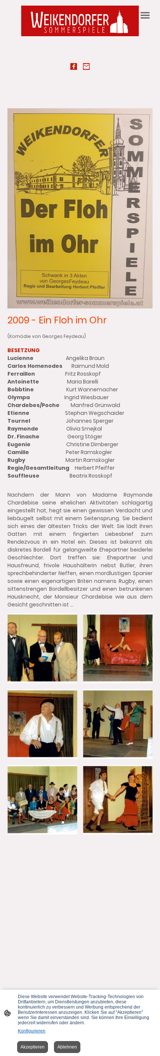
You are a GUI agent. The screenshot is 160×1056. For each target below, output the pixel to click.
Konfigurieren (31, 1031)
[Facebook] (73, 66)
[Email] (86, 66)
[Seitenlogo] (80, 21)
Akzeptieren (32, 1047)
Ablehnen (67, 1047)
